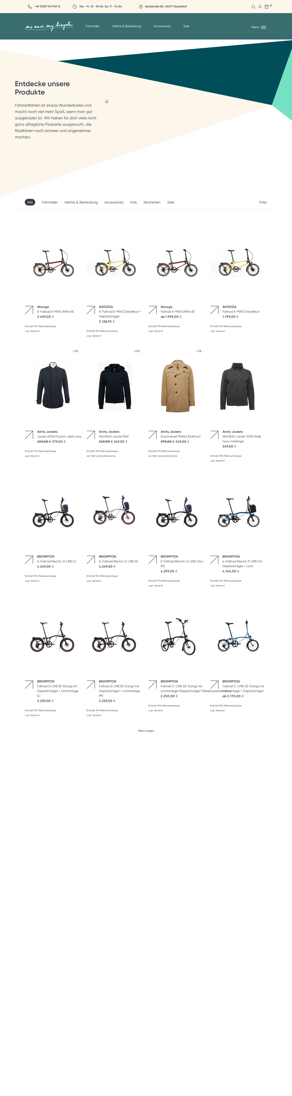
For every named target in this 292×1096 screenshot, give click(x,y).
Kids (133, 202)
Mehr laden (146, 731)
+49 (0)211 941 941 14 (47, 6)
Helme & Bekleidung (126, 26)
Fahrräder (92, 26)
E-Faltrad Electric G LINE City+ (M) (182, 561)
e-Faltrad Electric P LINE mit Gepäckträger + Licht (242, 561)
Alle (30, 202)
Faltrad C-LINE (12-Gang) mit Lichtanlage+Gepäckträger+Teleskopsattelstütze (196, 686)
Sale (186, 26)
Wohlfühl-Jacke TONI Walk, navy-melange (242, 436)
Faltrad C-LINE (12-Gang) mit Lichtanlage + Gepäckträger (243, 686)
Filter (263, 202)
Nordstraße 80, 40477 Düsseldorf (166, 6)
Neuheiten (152, 202)
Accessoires (162, 26)
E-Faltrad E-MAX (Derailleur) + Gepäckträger (120, 311)
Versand (34, 331)
